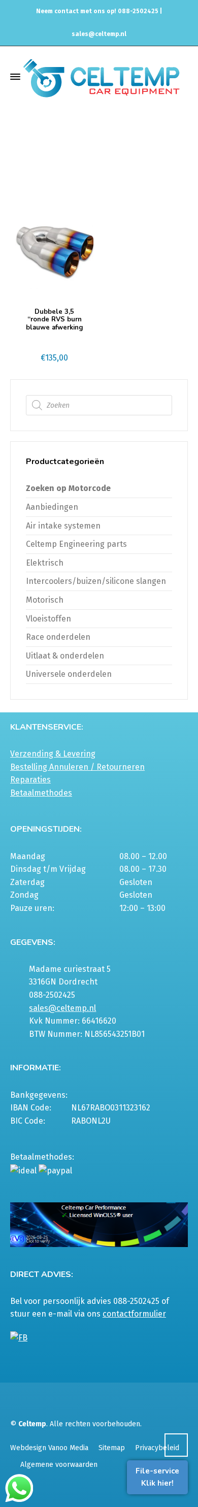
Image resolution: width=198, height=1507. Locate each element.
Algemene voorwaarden (58, 1464)
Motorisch (44, 600)
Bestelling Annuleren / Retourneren (77, 767)
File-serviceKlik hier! (157, 1477)
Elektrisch (44, 563)
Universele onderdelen (69, 674)
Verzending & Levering (52, 754)
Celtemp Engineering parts (76, 544)
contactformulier (134, 1314)
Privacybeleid (157, 1448)
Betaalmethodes (41, 793)
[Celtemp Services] (101, 77)
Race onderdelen (58, 637)
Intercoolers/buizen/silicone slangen (96, 581)
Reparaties (30, 779)
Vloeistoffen (48, 619)
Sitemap (111, 1448)
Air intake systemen (63, 526)
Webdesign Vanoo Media (49, 1448)
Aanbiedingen (52, 507)
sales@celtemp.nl (99, 34)
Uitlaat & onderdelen (65, 656)
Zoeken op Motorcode (68, 488)
